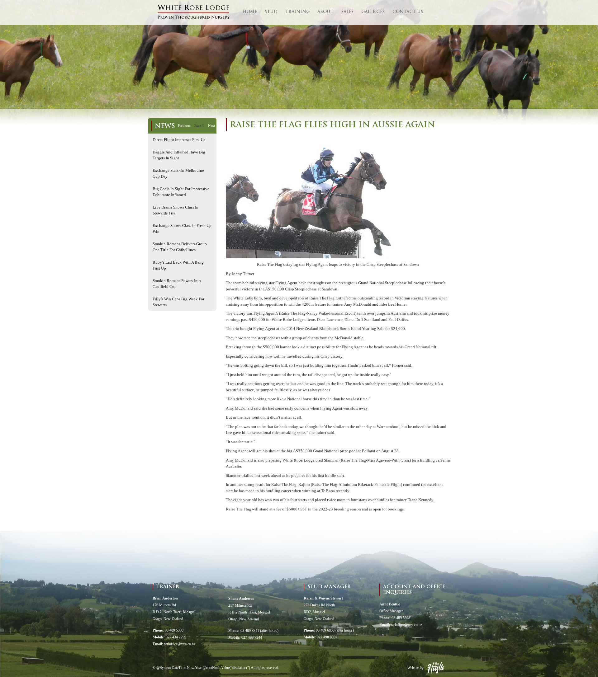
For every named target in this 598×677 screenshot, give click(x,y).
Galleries (373, 12)
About (325, 12)
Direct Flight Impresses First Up (179, 139)
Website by (415, 667)
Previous (184, 125)
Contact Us (407, 12)
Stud (271, 12)
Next (211, 125)
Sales (347, 12)
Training (297, 12)
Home (249, 12)
